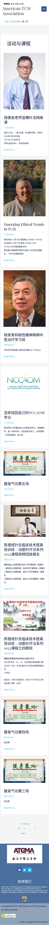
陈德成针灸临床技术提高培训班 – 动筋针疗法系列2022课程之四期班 (23, 643)
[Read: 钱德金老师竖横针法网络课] (24, 81)
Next (24, 833)
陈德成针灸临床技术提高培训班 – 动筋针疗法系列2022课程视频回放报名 (23, 549)
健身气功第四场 (16, 732)
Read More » (9, 150)
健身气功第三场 (16, 790)
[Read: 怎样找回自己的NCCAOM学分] (24, 385)
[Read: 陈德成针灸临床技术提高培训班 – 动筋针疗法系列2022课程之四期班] (24, 614)
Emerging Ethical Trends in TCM (24, 226)
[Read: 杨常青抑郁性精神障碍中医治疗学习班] (24, 298)
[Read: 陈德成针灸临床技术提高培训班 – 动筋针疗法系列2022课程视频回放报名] (24, 520)
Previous (24, 823)
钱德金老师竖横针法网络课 (23, 120)
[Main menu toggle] (44, 9)
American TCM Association (16, 10)
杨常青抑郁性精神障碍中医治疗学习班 (23, 337)
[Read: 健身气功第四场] (24, 711)
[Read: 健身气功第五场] (24, 463)
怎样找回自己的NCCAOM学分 (24, 415)
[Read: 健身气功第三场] (24, 770)
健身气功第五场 (16, 483)
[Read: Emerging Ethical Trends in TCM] (24, 188)
